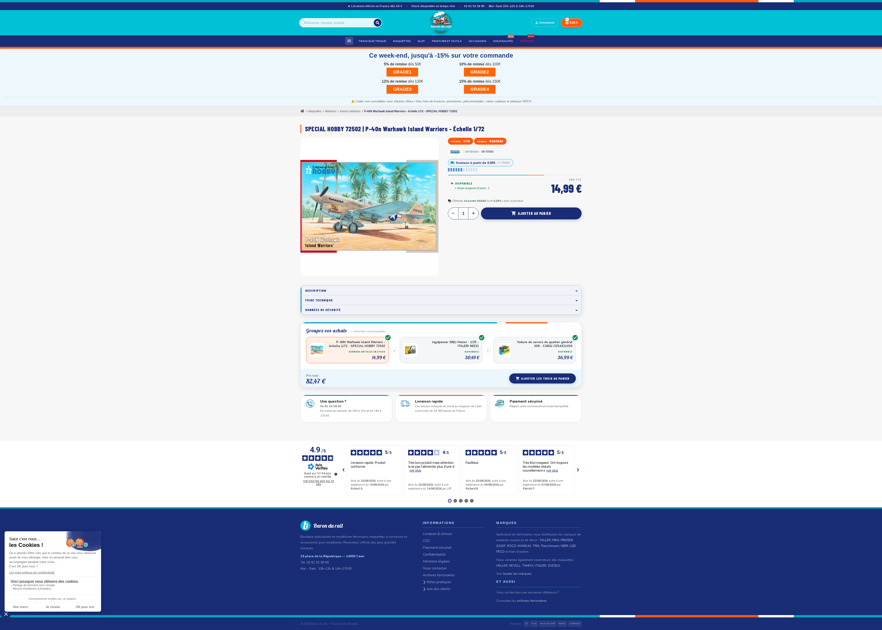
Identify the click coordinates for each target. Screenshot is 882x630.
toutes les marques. (517, 573)
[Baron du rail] (441, 22)
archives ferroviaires (532, 601)
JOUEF (501, 546)
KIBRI (564, 546)
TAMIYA (528, 565)
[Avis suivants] (578, 470)
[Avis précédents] (343, 470)
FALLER (545, 540)
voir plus (415, 470)
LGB (573, 546)
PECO (500, 551)
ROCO (511, 546)
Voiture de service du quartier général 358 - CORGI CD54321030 (544, 344)
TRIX (536, 546)
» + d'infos (503, 162)
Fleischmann (550, 546)
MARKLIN (524, 546)
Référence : (473, 151)
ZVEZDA (554, 565)
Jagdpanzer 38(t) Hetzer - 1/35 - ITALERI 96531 (455, 344)
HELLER (502, 565)
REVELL (514, 565)
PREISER (567, 540)
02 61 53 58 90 (474, 6)
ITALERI (540, 565)
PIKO (555, 540)
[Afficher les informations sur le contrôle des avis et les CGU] (336, 474)
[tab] (441, 290)
